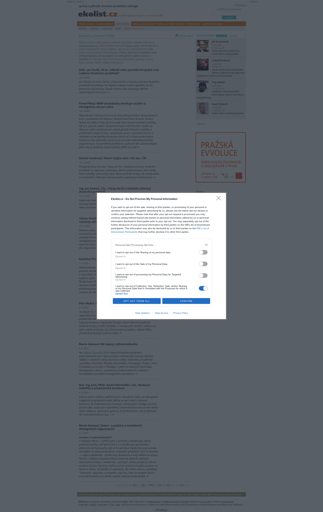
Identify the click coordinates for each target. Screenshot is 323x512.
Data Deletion (142, 313)
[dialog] (161, 256)
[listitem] (161, 245)
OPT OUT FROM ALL (136, 301)
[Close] (220, 199)
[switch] (203, 252)
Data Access (161, 313)
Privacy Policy (180, 313)
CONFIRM (186, 301)
